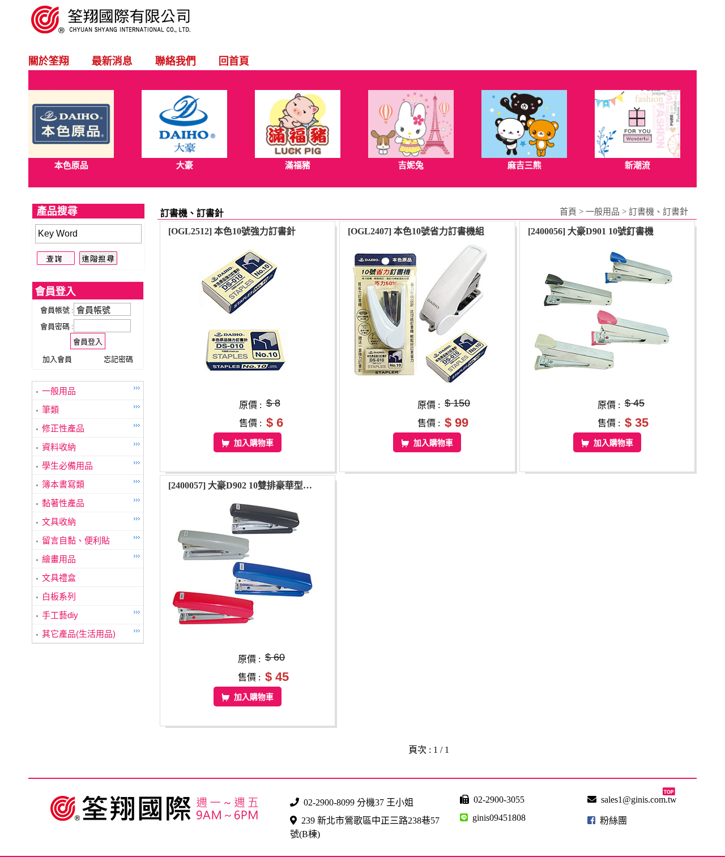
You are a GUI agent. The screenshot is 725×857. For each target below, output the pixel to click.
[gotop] (669, 792)
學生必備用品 (67, 465)
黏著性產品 (63, 503)
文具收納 (59, 521)
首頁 (568, 211)
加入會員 (57, 359)
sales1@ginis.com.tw (639, 799)
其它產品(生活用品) (79, 634)
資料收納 (59, 447)
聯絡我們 (175, 61)
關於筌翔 (48, 61)
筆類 (50, 409)
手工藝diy (60, 615)
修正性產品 (63, 428)
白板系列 (59, 596)
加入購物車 (254, 443)
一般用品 (59, 391)
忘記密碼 (118, 359)
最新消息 (112, 61)
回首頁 (234, 61)
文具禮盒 (59, 577)
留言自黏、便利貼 (76, 540)
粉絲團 (613, 820)
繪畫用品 (59, 559)
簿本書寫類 (63, 484)
